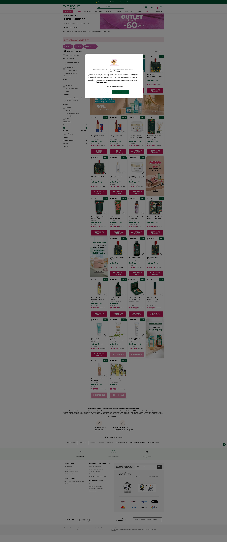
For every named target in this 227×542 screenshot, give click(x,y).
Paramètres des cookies (114, 87)
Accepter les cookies (120, 92)
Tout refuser (105, 92)
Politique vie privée (101, 82)
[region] (114, 76)
